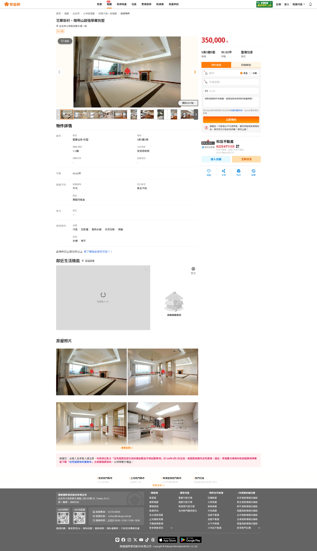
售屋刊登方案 (185, 497)
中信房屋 (212, 510)
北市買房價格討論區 (247, 497)
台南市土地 (135, 482)
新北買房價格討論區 (247, 502)
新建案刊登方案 (186, 506)
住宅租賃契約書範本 (80, 461)
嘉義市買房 (103, 486)
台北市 (76, 13)
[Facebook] (123, 540)
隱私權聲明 (112, 528)
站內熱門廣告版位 (187, 510)
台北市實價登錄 (170, 482)
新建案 (152, 497)
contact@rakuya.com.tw (119, 516)
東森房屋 (212, 506)
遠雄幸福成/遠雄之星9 (205, 482)
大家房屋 (212, 502)
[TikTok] (147, 540)
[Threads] (153, 540)
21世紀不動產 (215, 527)
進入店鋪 (216, 159)
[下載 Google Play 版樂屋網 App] (190, 539)
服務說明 (99, 528)
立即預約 (231, 120)
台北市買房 (103, 482)
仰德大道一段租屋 (107, 13)
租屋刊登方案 (185, 502)
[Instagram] (129, 540)
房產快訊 (153, 510)
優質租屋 (153, 502)
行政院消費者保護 (130, 528)
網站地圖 (87, 528)
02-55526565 (114, 511)
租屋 (66, 13)
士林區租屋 (89, 13)
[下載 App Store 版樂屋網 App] (167, 539)
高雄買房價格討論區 (247, 523)
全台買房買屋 (156, 514)
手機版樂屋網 (156, 523)
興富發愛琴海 (201, 486)
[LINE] (117, 540)
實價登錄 (153, 506)
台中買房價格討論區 (247, 514)
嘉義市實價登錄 (170, 486)
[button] (59, 72)
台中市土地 (135, 486)
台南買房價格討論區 (247, 519)
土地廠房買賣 (156, 519)
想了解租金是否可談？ (97, 251)
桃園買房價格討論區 (247, 510)
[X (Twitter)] (135, 540)
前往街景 (89, 261)
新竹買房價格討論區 (247, 506)
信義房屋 (212, 497)
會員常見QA (74, 528)
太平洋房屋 (213, 523)
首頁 (58, 13)
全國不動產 (213, 519)
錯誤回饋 (60, 528)
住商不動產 (213, 514)
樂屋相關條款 (237, 110)
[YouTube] (141, 540)
